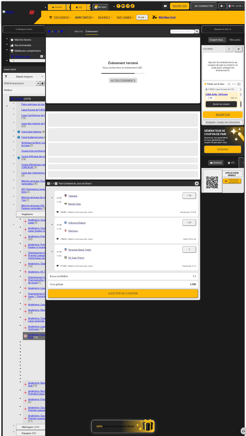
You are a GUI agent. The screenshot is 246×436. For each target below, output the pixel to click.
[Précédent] (41, 56)
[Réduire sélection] (38, 104)
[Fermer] (241, 162)
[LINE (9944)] (49, 31)
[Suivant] (56, 183)
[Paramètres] (222, 6)
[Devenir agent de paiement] (165, 6)
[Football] (56, 31)
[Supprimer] (197, 184)
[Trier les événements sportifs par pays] (42, 104)
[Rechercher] (197, 31)
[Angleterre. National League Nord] (62, 31)
